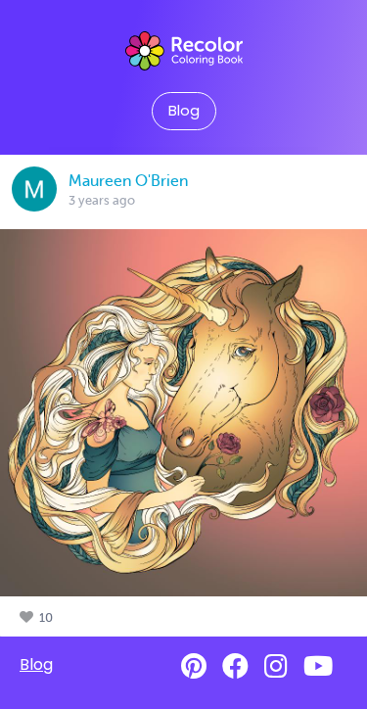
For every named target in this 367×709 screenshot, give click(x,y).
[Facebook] (235, 666)
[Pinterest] (193, 666)
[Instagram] (276, 666)
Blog (184, 110)
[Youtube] (318, 666)
